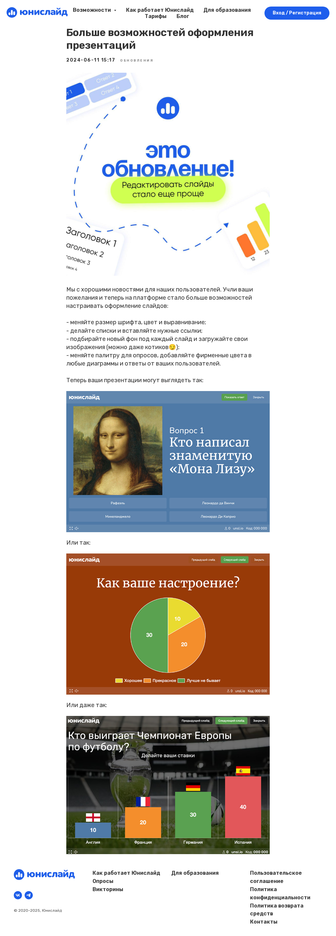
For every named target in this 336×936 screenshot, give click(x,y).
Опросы (103, 881)
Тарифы (156, 16)
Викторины (108, 889)
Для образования (227, 10)
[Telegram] (29, 895)
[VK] (18, 895)
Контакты (264, 922)
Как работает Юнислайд (160, 10)
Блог (183, 16)
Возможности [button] (92, 10)
